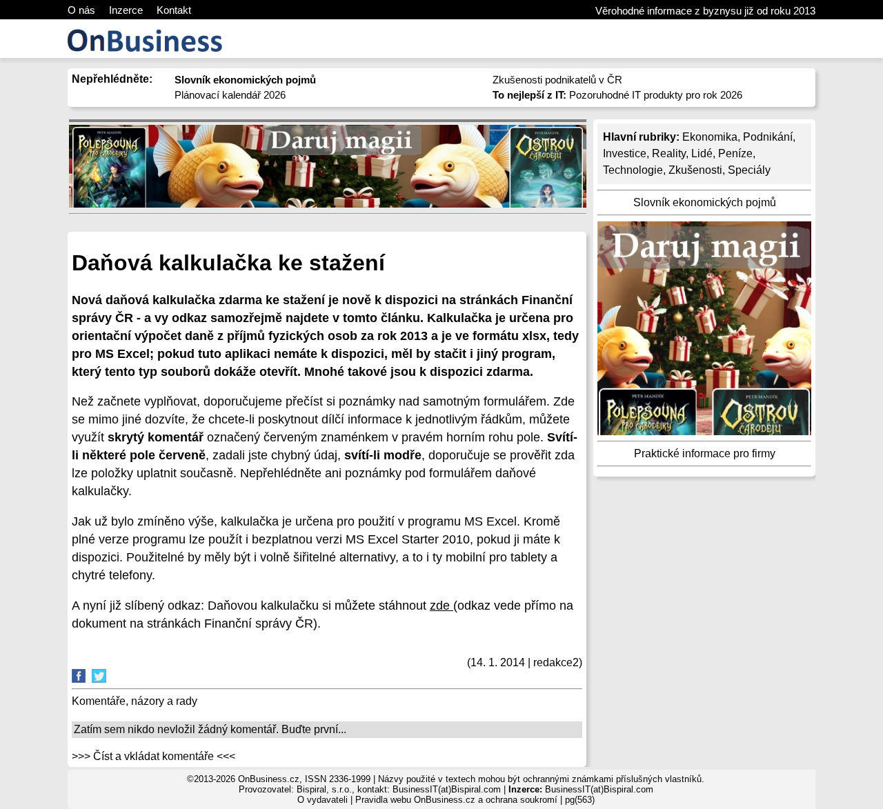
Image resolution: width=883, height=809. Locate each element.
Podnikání (768, 137)
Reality (669, 153)
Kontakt (174, 10)
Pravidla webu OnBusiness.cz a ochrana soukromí (456, 800)
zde (441, 605)
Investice (624, 153)
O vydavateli (322, 800)
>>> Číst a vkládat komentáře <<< (153, 756)
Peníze (735, 153)
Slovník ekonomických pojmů (704, 202)
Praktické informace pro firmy (704, 453)
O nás (81, 10)
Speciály (749, 170)
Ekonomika (709, 137)
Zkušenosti (695, 170)
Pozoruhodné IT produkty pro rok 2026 (617, 95)
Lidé (702, 153)
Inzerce (126, 10)
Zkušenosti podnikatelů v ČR (557, 80)
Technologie (633, 170)
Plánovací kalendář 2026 (230, 95)
